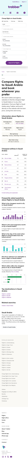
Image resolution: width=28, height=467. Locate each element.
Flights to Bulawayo (7, 354)
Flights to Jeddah (6, 294)
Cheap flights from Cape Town (10, 376)
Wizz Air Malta (19, 123)
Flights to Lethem (6, 365)
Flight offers (5, 418)
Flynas (6, 161)
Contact (4, 442)
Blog (3, 431)
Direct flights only (7, 48)
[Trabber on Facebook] (5, 457)
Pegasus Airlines (8, 177)
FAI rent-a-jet (8, 184)
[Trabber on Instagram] (3, 457)
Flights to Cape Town (7, 345)
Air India (6, 171)
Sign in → (24, 1)
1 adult (4, 53)
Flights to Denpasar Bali (8, 360)
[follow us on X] (8, 457)
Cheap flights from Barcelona (9, 383)
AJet (6, 174)
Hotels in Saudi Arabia (7, 305)
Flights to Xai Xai (6, 370)
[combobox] (14, 25)
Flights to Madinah (6, 297)
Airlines (3, 389)
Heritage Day (5, 398)
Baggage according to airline (9, 391)
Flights (4, 415)
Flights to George (6, 363)
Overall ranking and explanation (10, 192)
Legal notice (4, 453)
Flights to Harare (6, 347)
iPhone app (5, 436)
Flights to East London (7, 358)
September (4, 396)
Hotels (3, 420)
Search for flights (14, 63)
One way (13, 21)
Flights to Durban (6, 349)
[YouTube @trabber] (10, 457)
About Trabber (6, 429)
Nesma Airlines (8, 164)
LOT (6, 168)
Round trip (5, 21)
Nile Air (6, 181)
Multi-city (20, 21)
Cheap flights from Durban (8, 378)
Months (4, 394)
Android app (5, 433)
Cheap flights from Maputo (9, 385)
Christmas (4, 401)
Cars (3, 422)
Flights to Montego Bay (8, 352)
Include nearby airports (8, 29)
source (3, 78)
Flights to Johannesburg (8, 342)
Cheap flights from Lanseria (9, 380)
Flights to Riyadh (6, 295)
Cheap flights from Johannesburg (10, 374)
